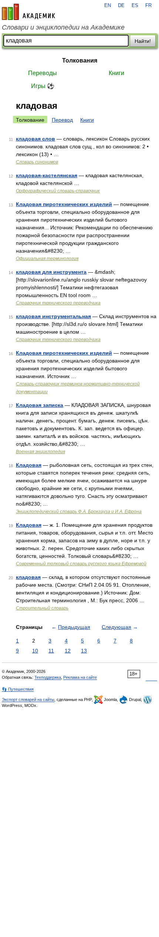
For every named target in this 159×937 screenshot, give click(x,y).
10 (35, 651)
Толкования (79, 60)
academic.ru (28, 12)
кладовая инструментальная (53, 316)
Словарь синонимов (37, 162)
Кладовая (28, 465)
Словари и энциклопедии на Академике (63, 27)
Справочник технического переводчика (58, 303)
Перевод (62, 120)
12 (68, 651)
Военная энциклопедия (40, 451)
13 (84, 651)
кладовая (28, 577)
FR (148, 5)
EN (107, 5)
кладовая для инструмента (51, 272)
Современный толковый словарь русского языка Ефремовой (81, 563)
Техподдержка (47, 677)
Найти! (143, 41)
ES (135, 5)
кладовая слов (35, 139)
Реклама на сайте (80, 677)
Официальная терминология (47, 258)
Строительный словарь (42, 608)
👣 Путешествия (18, 689)
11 (51, 651)
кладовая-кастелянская (46, 175)
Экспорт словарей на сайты (28, 699)
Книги (116, 73)
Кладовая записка (39, 405)
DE (121, 5)
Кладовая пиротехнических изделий (64, 204)
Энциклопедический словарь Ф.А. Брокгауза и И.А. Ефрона (79, 511)
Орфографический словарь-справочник (58, 190)
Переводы (42, 73)
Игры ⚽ (42, 86)
